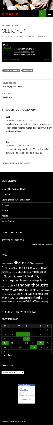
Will (8, 117)
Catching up (7, 95)
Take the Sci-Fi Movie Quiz (11, 59)
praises (4, 286)
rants (33, 290)
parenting (30, 276)
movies (4, 272)
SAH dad (27, 293)
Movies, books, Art (17, 272)
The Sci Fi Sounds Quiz (24, 52)
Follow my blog (26, 399)
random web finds (13, 290)
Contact (5, 205)
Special (11, 298)
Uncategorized (29, 298)
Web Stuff (27, 70)
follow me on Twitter (42, 244)
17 (5, 343)
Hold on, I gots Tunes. (12, 85)
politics (41, 280)
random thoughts (32, 284)
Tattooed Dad (10, 13)
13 (26, 338)
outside (12, 276)
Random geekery (11, 70)
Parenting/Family (11, 280)
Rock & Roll (41, 290)
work (39, 301)
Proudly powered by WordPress (13, 421)
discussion (23, 262)
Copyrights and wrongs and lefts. (16, 199)
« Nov (3, 355)
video (42, 298)
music (32, 395)
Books (3, 264)
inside (28, 267)
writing (45, 301)
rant (28, 290)
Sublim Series (7, 221)
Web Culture (17, 301)
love (44, 267)
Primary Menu (49, 13)
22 (41, 343)
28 (33, 347)
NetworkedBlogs (24, 385)
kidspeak (37, 268)
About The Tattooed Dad (13, 189)
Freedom (39, 264)
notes (35, 271)
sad (18, 293)
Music (28, 271)
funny (5, 268)
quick (11, 285)
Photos (4, 210)
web (8, 302)
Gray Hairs (18, 267)
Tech (16, 298)
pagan (19, 277)
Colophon (5, 194)
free (34, 264)
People (4, 215)
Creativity (9, 264)
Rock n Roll (12, 294)
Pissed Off (27, 280)
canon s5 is (47, 59)
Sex (35, 293)
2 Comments (39, 36)
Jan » (10, 355)
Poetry (34, 280)
